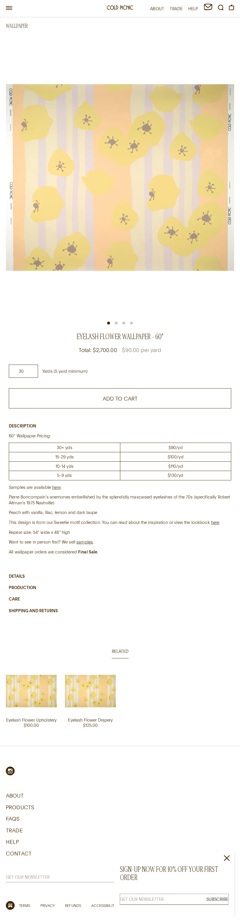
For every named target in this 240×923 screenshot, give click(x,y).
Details (17, 576)
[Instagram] (10, 771)
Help (12, 841)
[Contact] (208, 8)
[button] (9, 8)
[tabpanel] (120, 705)
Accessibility (103, 905)
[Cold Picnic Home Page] (120, 8)
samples (84, 542)
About (15, 795)
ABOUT (157, 8)
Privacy (47, 905)
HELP (193, 8)
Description (22, 426)
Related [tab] (120, 651)
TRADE (176, 8)
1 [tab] (108, 323)
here (56, 487)
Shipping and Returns (33, 610)
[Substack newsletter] (10, 905)
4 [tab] (131, 323)
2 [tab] (116, 323)
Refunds (73, 905)
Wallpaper (17, 26)
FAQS (13, 818)
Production (22, 587)
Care (14, 599)
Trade (14, 830)
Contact (19, 853)
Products (20, 807)
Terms (24, 905)
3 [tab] (123, 323)
